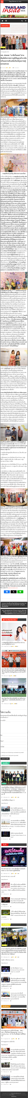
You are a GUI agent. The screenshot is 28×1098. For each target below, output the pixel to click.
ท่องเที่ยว (4, 782)
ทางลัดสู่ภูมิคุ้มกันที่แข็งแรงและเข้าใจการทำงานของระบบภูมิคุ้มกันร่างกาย (13, 641)
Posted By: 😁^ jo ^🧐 (6, 66)
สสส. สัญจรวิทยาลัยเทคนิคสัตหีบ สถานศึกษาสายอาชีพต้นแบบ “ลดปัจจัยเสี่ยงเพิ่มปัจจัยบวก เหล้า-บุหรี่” (13, 698)
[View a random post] (25, 21)
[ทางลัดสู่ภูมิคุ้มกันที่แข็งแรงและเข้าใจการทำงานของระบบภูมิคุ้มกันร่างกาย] (14, 630)
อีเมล (2, 739)
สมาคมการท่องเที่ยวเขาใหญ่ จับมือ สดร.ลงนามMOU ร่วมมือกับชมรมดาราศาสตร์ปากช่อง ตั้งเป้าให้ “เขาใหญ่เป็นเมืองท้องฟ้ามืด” (14, 603)
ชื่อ (2, 733)
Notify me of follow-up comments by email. (13, 750)
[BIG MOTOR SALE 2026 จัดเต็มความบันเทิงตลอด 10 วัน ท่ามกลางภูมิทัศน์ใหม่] (14, 855)
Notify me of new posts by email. (10, 754)
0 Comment (16, 66)
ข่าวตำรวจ (4, 1025)
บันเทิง (3, 863)
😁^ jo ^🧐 (14, 644)
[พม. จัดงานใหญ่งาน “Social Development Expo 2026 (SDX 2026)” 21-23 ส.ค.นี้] (5, 967)
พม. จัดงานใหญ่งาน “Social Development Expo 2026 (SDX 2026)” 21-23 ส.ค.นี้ (17, 968)
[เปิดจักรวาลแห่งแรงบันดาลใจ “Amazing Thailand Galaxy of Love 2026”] (5, 832)
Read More (4, 801)
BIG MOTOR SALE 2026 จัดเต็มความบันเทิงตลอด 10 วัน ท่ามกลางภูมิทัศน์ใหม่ (13, 868)
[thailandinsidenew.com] (2, 21)
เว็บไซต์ (2, 745)
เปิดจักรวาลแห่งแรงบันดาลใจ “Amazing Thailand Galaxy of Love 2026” (18, 833)
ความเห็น (3, 719)
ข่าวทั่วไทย (3, 45)
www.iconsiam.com (13, 586)
